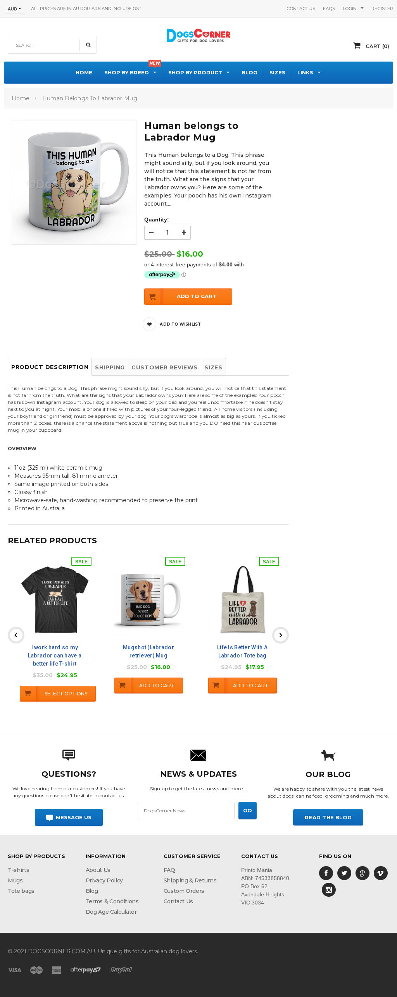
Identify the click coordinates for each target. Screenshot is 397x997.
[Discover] (85, 969)
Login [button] (350, 8)
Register (382, 8)
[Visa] (14, 969)
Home (20, 98)
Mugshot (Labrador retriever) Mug (148, 651)
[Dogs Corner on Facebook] (326, 872)
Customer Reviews (164, 367)
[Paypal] (121, 969)
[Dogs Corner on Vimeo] (381, 872)
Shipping (110, 367)
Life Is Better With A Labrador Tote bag (242, 651)
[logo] (198, 34)
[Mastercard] (36, 969)
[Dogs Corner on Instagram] (329, 889)
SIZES (213, 367)
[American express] (56, 969)
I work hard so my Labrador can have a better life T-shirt (54, 655)
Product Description (49, 367)
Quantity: (156, 219)
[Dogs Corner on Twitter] (344, 872)
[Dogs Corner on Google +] (362, 872)
